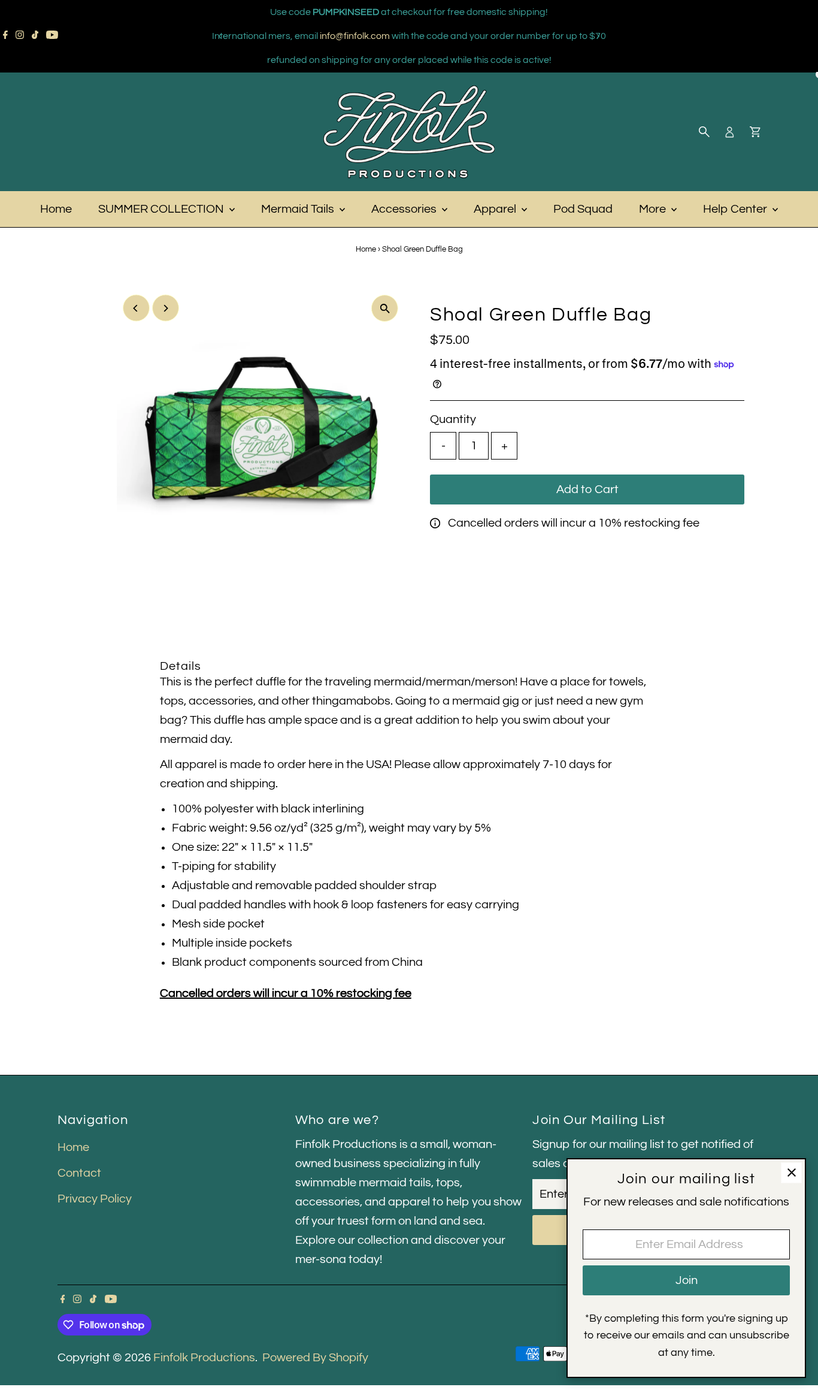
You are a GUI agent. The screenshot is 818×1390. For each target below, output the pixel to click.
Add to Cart (587, 489)
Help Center (736, 209)
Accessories (405, 209)
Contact (79, 1173)
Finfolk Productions (204, 1358)
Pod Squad (583, 209)
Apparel (496, 209)
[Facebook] (5, 36)
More (653, 209)
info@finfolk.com (355, 36)
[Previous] (220, 36)
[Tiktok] (35, 36)
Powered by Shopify (315, 1358)
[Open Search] (704, 131)
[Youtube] (52, 36)
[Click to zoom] (384, 308)
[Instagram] (20, 36)
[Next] (597, 36)
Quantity (453, 419)
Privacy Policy (94, 1199)
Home (56, 209)
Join (686, 1280)
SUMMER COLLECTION (162, 209)
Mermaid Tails (299, 209)
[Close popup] (791, 1172)
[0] (755, 131)
